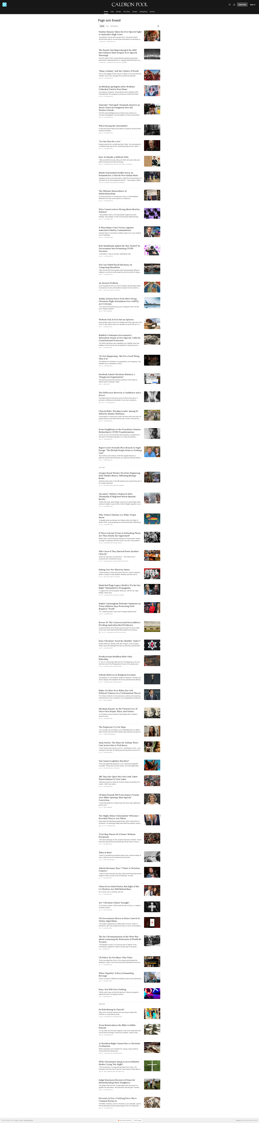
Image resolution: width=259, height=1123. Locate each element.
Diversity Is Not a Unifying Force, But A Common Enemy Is (117, 1099)
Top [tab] (107, 26)
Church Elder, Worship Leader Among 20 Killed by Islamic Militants (118, 412)
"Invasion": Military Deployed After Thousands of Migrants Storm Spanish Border (117, 496)
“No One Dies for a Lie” (110, 141)
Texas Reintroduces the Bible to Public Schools (117, 1026)
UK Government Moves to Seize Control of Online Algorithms (119, 919)
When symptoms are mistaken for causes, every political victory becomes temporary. (118, 1050)
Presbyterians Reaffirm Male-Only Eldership (115, 657)
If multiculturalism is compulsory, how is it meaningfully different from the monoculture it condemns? (118, 197)
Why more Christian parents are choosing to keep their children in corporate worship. (118, 1013)
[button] (106, 11)
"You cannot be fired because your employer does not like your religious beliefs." (119, 308)
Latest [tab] (102, 26)
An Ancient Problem (108, 283)
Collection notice (28, 1120)
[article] (129, 38)
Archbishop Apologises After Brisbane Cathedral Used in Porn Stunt (117, 87)
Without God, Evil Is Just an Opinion (116, 319)
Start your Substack (125, 1120)
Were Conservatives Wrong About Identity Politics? (119, 210)
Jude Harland (107, 910)
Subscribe (242, 5)
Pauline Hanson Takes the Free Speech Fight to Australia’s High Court (120, 33)
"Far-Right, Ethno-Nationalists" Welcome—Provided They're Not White (119, 817)
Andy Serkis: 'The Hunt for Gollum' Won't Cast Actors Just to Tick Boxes (118, 744)
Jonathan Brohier (109, 734)
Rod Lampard (123, 62)
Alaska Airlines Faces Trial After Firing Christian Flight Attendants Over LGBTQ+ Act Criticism (119, 301)
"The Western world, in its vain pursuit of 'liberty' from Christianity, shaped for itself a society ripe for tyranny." (118, 946)
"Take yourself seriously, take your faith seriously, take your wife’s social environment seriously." (119, 161)
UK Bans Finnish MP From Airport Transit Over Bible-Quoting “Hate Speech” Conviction (119, 797)
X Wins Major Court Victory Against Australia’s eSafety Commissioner (116, 228)
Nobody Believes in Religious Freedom (117, 675)
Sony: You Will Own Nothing (112, 989)
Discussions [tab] (114, 26)
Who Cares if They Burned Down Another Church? (119, 552)
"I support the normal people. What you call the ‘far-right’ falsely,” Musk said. (119, 592)
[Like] (100, 99)
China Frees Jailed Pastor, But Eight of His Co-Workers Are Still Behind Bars (119, 887)
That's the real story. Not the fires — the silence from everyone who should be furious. (117, 558)
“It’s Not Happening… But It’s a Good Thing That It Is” (119, 357)
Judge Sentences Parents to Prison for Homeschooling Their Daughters (117, 1081)
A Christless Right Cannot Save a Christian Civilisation (119, 1044)
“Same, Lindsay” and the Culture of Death (119, 71)
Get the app (137, 1120)
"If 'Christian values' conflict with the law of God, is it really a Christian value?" (120, 906)
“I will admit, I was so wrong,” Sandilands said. (115, 254)
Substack (238, 1120)
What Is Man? (105, 852)
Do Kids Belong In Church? (111, 1009)
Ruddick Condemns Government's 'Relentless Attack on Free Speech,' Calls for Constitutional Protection (120, 338)
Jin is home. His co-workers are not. (111, 892)
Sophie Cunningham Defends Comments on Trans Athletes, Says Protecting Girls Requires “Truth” (120, 606)
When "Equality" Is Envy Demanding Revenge (116, 974)
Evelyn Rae (122, 632)
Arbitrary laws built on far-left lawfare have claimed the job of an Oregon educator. (120, 482)
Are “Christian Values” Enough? (114, 902)
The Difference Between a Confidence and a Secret (120, 393)
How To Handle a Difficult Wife (114, 157)
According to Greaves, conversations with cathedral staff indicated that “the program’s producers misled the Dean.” (119, 93)
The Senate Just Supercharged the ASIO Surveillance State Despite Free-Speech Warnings (118, 53)
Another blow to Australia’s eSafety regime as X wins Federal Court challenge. (120, 234)
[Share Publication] (234, 5)
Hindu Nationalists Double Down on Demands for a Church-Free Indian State (118, 174)
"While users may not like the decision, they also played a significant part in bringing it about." (119, 993)
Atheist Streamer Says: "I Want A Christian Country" (119, 869)
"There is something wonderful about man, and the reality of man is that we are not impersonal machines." (120, 856)
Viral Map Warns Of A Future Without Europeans (117, 835)
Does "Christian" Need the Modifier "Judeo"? (120, 641)
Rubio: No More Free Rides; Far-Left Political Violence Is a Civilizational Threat (120, 691)
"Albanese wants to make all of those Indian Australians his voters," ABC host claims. (119, 783)
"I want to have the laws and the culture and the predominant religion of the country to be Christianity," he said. (120, 875)
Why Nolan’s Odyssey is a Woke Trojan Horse (117, 516)
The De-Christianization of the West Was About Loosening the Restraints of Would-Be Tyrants (120, 939)
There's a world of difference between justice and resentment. (120, 979)
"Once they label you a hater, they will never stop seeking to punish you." (119, 804)
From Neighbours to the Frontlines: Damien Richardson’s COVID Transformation (120, 430)
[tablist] (109, 26)
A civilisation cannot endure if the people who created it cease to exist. (118, 715)
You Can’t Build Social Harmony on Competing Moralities (115, 266)
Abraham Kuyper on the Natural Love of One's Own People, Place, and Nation (118, 710)
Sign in (252, 5)
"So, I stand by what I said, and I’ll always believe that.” (118, 612)
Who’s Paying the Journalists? (113, 126)
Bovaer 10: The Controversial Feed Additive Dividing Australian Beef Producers (120, 623)
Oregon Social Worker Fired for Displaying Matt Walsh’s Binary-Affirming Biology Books (119, 475)
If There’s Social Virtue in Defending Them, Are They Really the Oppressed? (120, 534)
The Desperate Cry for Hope (112, 727)
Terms (21, 1120)
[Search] (230, 5)
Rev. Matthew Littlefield (124, 164)
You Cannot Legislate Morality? (114, 761)
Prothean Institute (122, 561)
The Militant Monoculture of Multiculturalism (113, 192)
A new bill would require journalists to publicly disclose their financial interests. (120, 130)
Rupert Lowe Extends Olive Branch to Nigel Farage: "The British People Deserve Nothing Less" (120, 450)
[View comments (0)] (114, 44)
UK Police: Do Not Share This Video (115, 957)
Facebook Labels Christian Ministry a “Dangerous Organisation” (117, 375)
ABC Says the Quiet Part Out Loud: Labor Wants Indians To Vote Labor (118, 777)
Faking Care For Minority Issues (114, 569)
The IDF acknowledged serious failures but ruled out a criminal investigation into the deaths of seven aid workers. (119, 114)
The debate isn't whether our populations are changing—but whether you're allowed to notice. (120, 362)
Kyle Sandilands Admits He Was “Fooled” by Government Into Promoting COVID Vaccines (119, 248)
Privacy (16, 1120)
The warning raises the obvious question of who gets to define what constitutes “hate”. (118, 381)
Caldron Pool (111, 41)
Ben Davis (107, 384)
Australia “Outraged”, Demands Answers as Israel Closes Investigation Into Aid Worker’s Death (119, 107)
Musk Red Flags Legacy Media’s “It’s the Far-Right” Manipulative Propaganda (120, 586)
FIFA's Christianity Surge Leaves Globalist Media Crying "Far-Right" (119, 1063)
